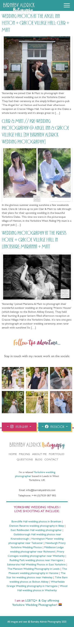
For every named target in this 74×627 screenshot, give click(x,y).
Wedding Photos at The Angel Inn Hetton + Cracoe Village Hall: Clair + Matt (35, 23)
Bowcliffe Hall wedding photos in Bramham (36, 521)
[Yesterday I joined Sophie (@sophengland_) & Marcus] (37, 378)
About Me (39, 454)
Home (13, 454)
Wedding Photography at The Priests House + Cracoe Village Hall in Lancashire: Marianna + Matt (34, 240)
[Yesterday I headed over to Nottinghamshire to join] (61, 378)
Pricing (24, 454)
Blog (38, 459)
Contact (51, 459)
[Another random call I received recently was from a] (61, 402)
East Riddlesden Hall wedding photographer (36, 530)
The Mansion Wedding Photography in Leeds (33, 569)
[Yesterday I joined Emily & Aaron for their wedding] (13, 378)
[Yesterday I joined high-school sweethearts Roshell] (13, 402)
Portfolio (56, 454)
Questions (25, 459)
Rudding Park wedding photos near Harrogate (36, 560)
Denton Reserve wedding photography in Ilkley (36, 526)
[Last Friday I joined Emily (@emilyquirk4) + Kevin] (37, 402)
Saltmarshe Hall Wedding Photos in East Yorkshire (36, 564)
